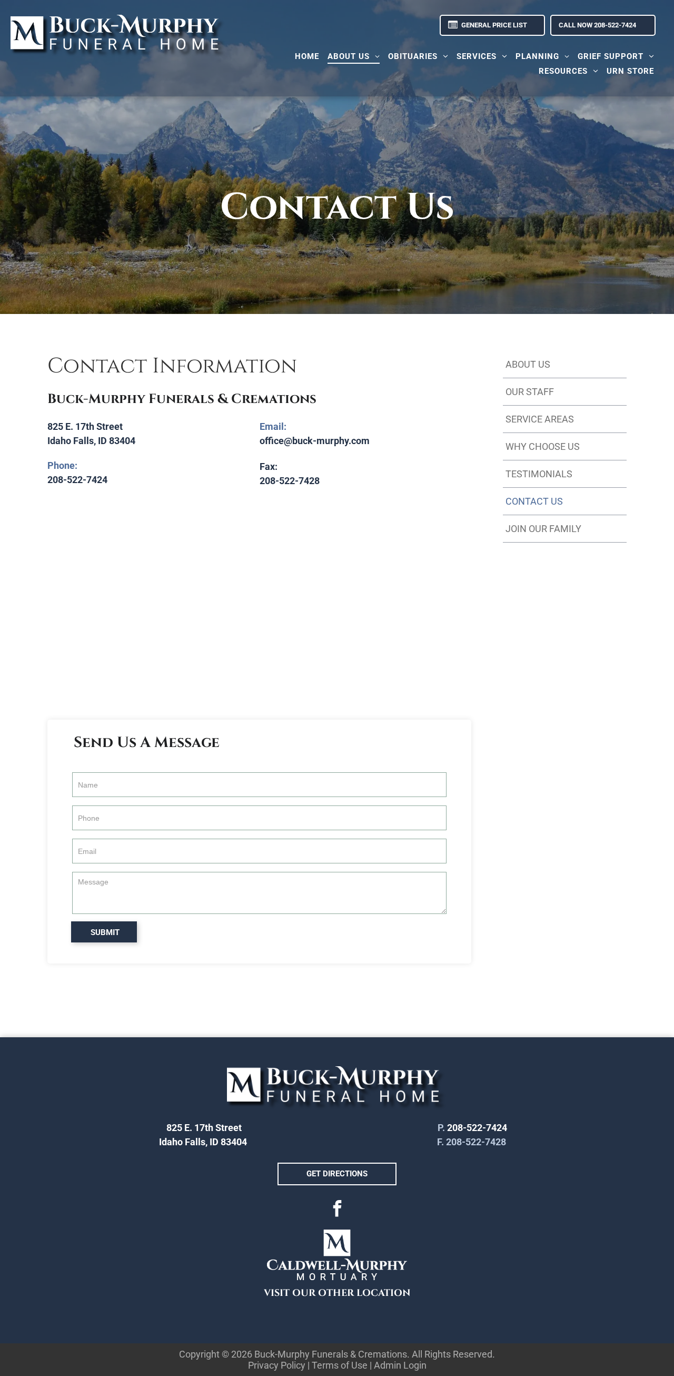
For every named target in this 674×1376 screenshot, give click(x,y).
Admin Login (400, 1365)
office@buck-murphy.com (315, 440)
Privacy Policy (276, 1365)
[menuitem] (307, 56)
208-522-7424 (77, 479)
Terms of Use (340, 1365)
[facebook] (337, 1210)
